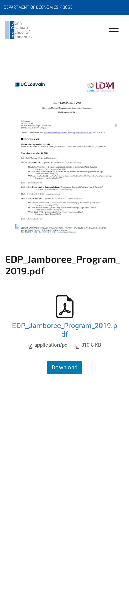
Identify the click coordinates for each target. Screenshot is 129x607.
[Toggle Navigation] (114, 29)
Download (65, 367)
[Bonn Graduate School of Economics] (18, 30)
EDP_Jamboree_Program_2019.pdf (64, 330)
